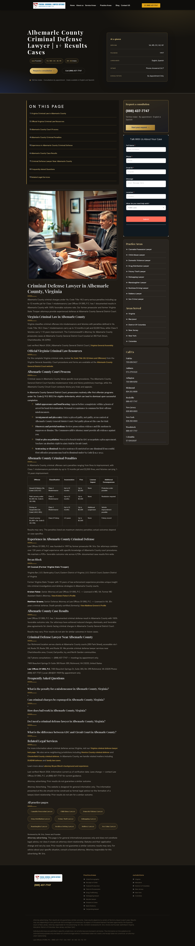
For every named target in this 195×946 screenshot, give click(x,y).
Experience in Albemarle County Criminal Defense (52, 145)
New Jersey (131, 407)
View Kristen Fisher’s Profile (63, 596)
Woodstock (131, 427)
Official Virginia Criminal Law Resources (47, 121)
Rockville (130, 397)
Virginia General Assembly (102, 345)
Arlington (130, 378)
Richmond (130, 388)
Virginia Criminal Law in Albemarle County (48, 113)
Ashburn (129, 368)
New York (130, 417)
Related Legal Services (40, 177)
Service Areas (90, 5)
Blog (117, 5)
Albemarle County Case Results (44, 153)
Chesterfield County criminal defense (43, 756)
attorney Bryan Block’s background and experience (66, 766)
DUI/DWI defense (35, 760)
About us (80, 5)
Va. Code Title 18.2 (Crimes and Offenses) (88, 358)
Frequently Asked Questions (43, 169)
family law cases (53, 760)
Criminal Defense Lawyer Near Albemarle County (51, 161)
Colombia (130, 437)
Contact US (125, 5)
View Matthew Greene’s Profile (93, 606)
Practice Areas (105, 5)
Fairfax (129, 358)
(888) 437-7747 (137, 111)
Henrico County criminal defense (95, 752)
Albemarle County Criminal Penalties (46, 137)
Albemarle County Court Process (44, 129)
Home (72, 5)
